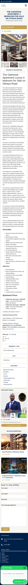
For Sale (12, 334)
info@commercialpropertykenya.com (12, 422)
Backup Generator (9, 369)
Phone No (4, 499)
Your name (4, 488)
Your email (4, 493)
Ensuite (6, 376)
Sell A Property (5, 562)
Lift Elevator (7, 380)
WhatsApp (21, 327)
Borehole (6, 372)
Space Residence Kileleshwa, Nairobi (13, 452)
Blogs (3, 554)
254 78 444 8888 (7, 1)
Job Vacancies (5, 559)
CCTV (5, 374)
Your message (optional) (8, 505)
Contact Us (4, 560)
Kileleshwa (7, 360)
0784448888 (12, 327)
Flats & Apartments (9, 350)
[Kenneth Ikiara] (14, 405)
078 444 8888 (7, 31)
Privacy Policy (5, 556)
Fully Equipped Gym (9, 378)
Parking (6, 382)
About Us (4, 557)
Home (3, 553)
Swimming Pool (8, 384)
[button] (24, 48)
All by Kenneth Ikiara (13, 425)
